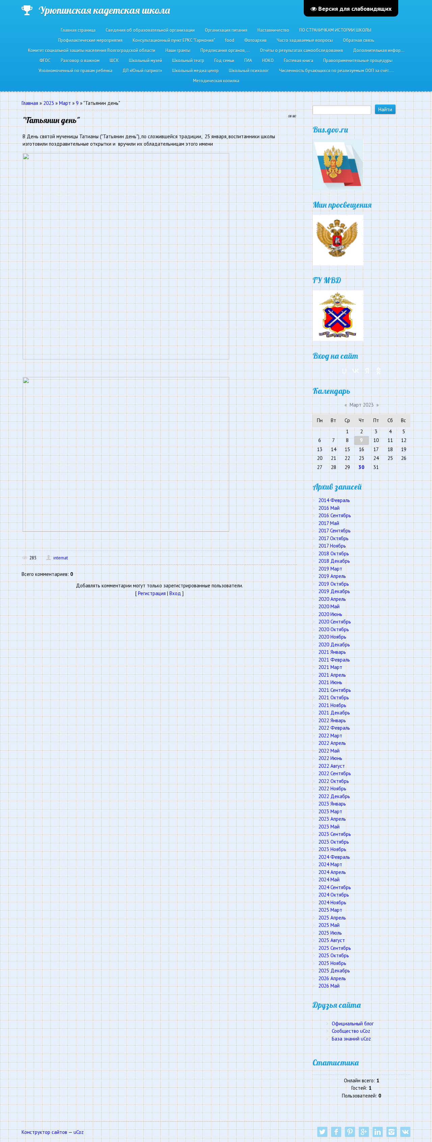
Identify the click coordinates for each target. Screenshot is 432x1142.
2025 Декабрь (334, 970)
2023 (48, 103)
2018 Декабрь (334, 561)
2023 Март (330, 811)
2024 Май (329, 879)
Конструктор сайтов (44, 1132)
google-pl (364, 1132)
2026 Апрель (332, 978)
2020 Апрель (332, 599)
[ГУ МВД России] (338, 315)
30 (361, 467)
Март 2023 (362, 405)
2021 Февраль (334, 659)
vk (405, 1132)
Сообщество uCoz (351, 1031)
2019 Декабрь (334, 591)
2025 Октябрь (333, 955)
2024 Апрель (332, 872)
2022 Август (331, 766)
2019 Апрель (332, 576)
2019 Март (330, 568)
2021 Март (330, 667)
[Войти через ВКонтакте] (356, 371)
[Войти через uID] (344, 371)
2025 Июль (330, 933)
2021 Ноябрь (332, 705)
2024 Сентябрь (334, 887)
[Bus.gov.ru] (338, 164)
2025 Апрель (332, 917)
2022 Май (329, 751)
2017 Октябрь (333, 538)
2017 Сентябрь (334, 530)
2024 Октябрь (333, 894)
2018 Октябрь (333, 553)
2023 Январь (332, 803)
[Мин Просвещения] (338, 239)
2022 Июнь (330, 758)
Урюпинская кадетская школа (104, 10)
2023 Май (329, 826)
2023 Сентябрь (334, 834)
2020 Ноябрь (332, 637)
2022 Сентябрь (334, 773)
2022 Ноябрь (332, 788)
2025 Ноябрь (332, 963)
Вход (175, 593)
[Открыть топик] (126, 255)
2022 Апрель (332, 743)
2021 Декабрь (334, 712)
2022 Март (330, 735)
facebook (336, 1132)
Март (65, 103)
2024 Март (330, 864)
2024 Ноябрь (332, 902)
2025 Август (331, 940)
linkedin (378, 1132)
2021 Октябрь (333, 697)
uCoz (79, 1132)
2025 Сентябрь (334, 948)
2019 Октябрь (333, 584)
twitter (322, 1132)
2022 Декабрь (334, 796)
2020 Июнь (330, 614)
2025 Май (329, 925)
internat (60, 558)
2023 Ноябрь (332, 849)
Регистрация (152, 593)
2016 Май (329, 508)
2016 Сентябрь (334, 515)
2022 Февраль (334, 728)
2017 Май (328, 523)
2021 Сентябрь (334, 690)
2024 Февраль (334, 857)
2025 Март (330, 910)
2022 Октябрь (333, 781)
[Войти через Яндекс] (367, 371)
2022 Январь (332, 720)
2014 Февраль (334, 500)
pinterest (350, 1132)
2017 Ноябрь (332, 546)
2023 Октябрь (333, 842)
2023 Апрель (332, 819)
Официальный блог (353, 1023)
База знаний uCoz (351, 1038)
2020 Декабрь (334, 644)
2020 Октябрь (333, 629)
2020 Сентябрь (334, 621)
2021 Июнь (330, 682)
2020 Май (329, 606)
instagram (391, 1132)
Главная (30, 103)
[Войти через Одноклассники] (379, 371)
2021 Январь (332, 652)
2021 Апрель (332, 675)
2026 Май (329, 986)
